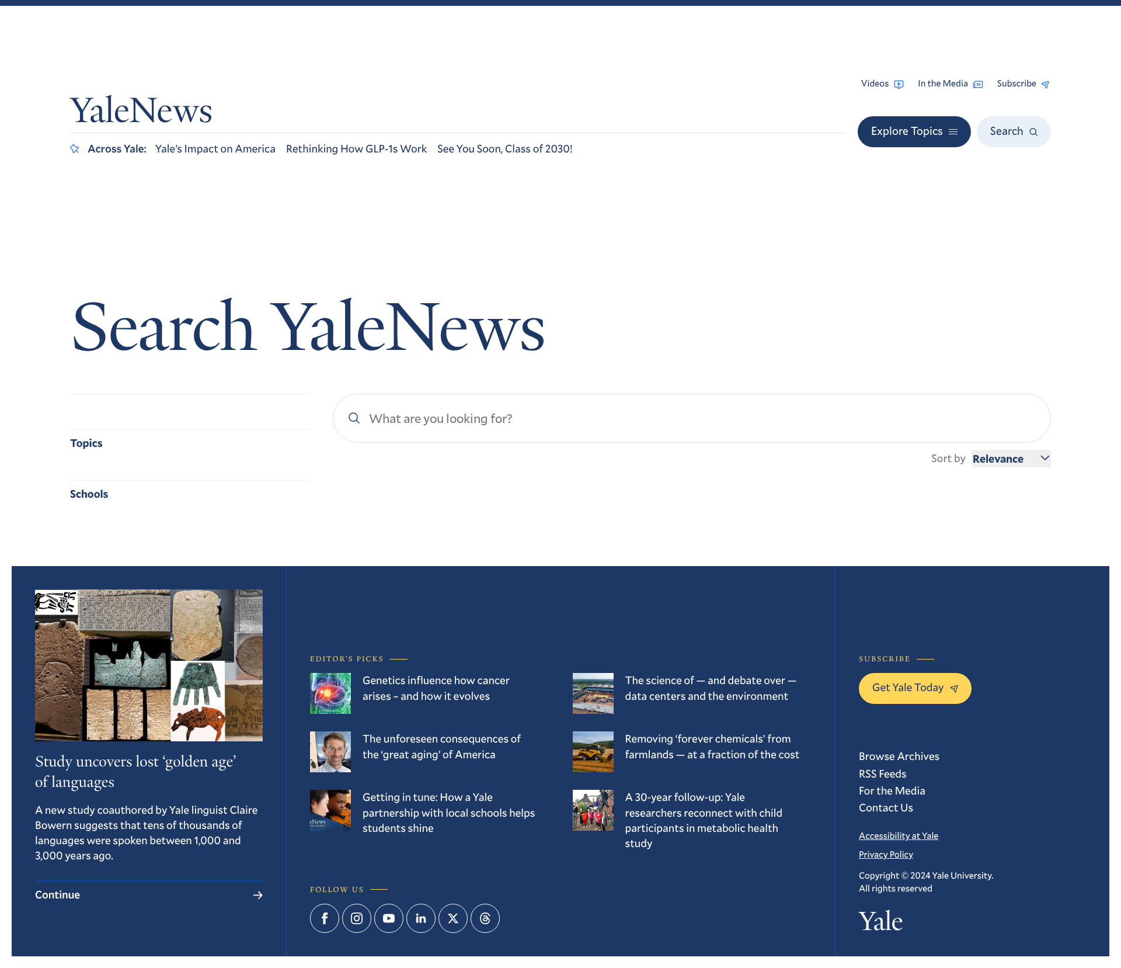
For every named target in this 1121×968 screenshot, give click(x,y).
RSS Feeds (883, 773)
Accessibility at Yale (898, 836)
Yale (881, 924)
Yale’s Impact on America (215, 148)
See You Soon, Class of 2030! (504, 148)
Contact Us (886, 807)
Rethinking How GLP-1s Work (356, 148)
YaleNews (141, 113)
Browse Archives (899, 756)
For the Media (892, 790)
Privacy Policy (886, 855)
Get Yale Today (908, 687)
